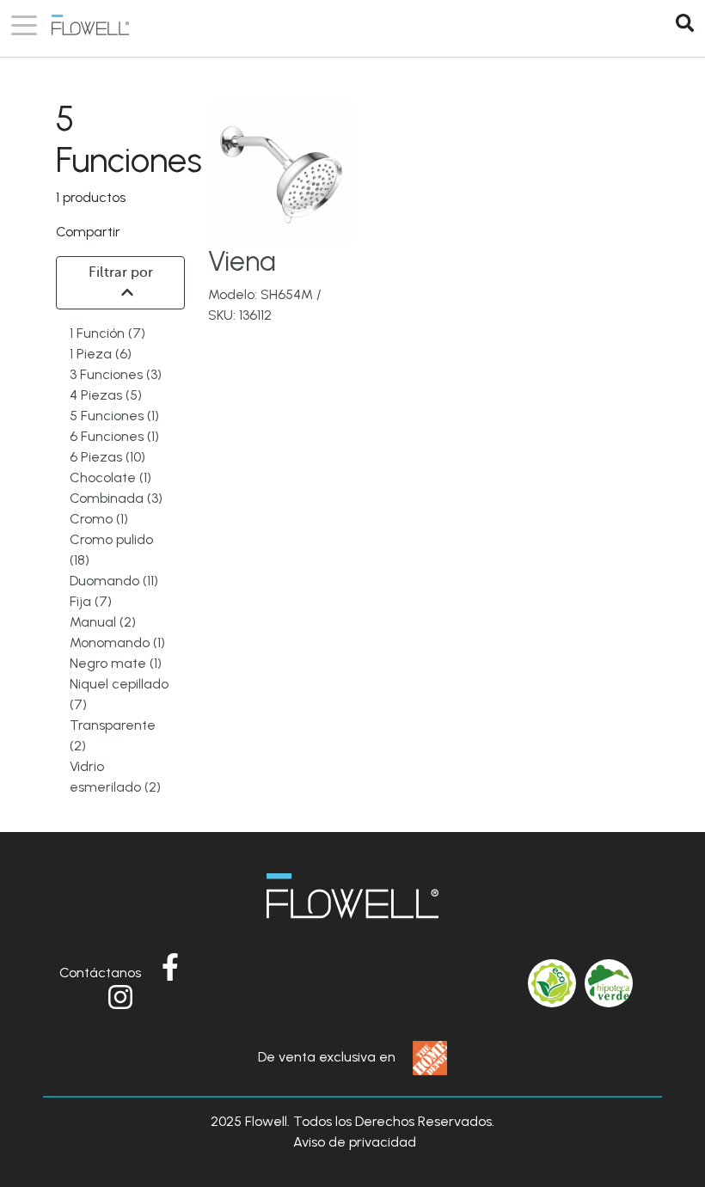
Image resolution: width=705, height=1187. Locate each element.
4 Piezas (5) (106, 395)
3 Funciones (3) (116, 374)
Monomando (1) (117, 642)
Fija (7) (91, 601)
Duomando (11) (114, 580)
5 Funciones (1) (114, 415)
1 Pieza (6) (101, 354)
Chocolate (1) (110, 477)
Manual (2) (103, 622)
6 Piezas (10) (107, 457)
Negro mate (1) (116, 663)
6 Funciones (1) (114, 436)
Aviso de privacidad (354, 1142)
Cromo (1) (99, 519)
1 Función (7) (107, 333)
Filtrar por (121, 272)
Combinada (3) (116, 498)
